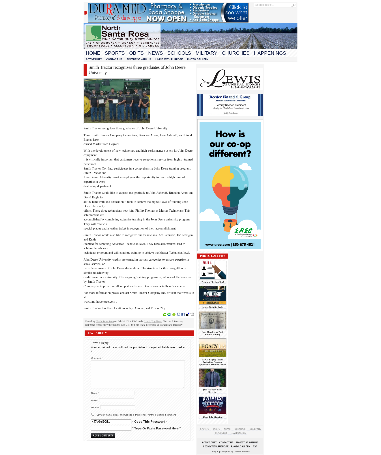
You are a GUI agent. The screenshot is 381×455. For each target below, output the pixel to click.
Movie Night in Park (212, 307)
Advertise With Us (139, 59)
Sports (115, 53)
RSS (255, 446)
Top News (156, 321)
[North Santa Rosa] (190, 48)
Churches (236, 53)
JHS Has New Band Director (212, 391)
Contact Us (114, 59)
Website (95, 407)
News (155, 53)
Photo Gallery (197, 59)
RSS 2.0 (125, 324)
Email (94, 400)
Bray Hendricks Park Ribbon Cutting (212, 333)
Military (206, 53)
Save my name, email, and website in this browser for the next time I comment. (136, 415)
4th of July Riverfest (212, 417)
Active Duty (94, 59)
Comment (97, 358)
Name (95, 393)
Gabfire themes (242, 451)
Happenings (270, 53)
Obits (136, 53)
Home (93, 53)
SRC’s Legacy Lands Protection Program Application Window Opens (212, 362)
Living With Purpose (169, 59)
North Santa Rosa (105, 321)
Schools (179, 53)
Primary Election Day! (213, 282)
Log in (215, 451)
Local (147, 321)
